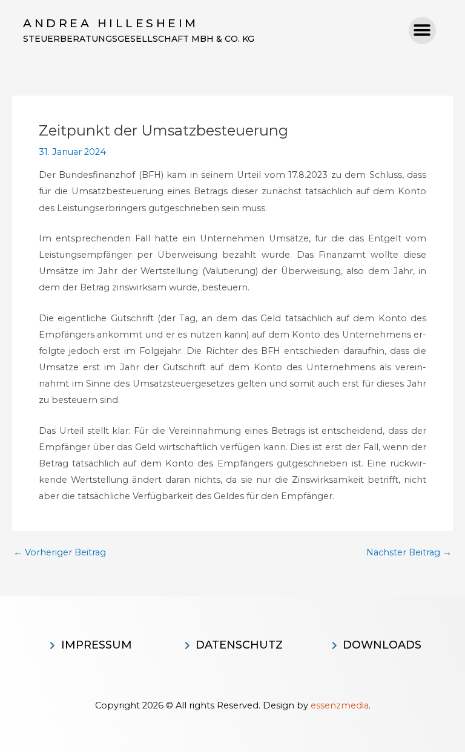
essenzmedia (340, 705)
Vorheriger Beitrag (59, 552)
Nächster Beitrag (409, 552)
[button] (422, 30)
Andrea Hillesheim (111, 23)
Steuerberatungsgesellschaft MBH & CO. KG (138, 38)
